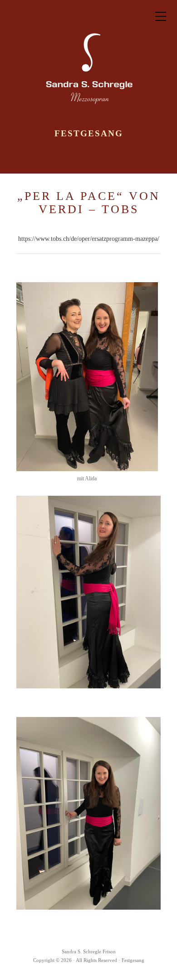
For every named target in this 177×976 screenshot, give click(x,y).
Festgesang (88, 133)
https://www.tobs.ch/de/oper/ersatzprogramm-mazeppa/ (88, 238)
